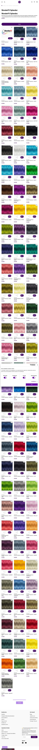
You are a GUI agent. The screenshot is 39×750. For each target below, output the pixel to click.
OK (31, 384)
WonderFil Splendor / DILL (30, 278)
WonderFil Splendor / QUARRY (19, 555)
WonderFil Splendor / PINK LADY (31, 515)
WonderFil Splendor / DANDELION (30, 220)
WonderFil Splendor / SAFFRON (19, 574)
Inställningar (33, 381)
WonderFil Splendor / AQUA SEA (7, 101)
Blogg (31, 714)
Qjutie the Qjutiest (5, 731)
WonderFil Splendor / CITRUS (19, 219)
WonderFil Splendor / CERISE (6, 219)
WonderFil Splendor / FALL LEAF (19, 318)
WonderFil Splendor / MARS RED (19, 456)
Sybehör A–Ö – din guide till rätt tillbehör (8, 733)
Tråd (7, 5)
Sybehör (4, 5)
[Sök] (4, 2)
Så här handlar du (4, 717)
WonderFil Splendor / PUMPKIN (31, 535)
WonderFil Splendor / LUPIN (18, 436)
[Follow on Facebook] (22, 742)
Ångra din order (4, 721)
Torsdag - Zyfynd (4, 735)
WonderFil (3, 60)
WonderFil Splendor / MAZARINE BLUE (30, 457)
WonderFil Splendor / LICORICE (7, 417)
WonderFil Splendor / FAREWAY (31, 318)
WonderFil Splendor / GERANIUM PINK (5, 358)
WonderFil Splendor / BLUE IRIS (19, 180)
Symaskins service (5, 724)
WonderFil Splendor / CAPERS (31, 199)
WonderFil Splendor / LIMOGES (7, 436)
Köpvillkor (3, 714)
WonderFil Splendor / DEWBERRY (17, 279)
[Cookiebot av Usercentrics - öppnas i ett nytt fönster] (30, 365)
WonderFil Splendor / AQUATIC (19, 101)
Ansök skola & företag (33, 717)
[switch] (14, 377)
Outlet (3, 730)
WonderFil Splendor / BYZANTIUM (17, 200)
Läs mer (10, 38)
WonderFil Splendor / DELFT (6, 61)
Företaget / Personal (33, 721)
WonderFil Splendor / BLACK (31, 140)
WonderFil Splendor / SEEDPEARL (30, 575)
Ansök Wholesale (33, 719)
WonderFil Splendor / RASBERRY (7, 574)
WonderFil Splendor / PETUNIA (19, 515)
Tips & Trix (3, 736)
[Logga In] (31, 2)
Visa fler (19, 702)
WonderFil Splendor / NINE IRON (19, 476)
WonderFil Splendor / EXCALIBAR (30, 299)
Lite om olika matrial (5, 738)
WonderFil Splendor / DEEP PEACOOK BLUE (31, 260)
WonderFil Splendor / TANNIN (31, 614)
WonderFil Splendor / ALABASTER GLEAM (5, 82)
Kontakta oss (4, 722)
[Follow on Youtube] (25, 742)
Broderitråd (10, 5)
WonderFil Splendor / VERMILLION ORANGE (5, 674)
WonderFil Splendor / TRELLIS (19, 653)
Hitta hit (3, 719)
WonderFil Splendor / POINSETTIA (5, 536)
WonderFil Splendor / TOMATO (31, 634)
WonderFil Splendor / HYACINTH (7, 397)
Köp (9, 58)
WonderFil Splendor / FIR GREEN (7, 338)
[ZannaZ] (19, 2)
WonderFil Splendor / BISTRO (19, 140)
